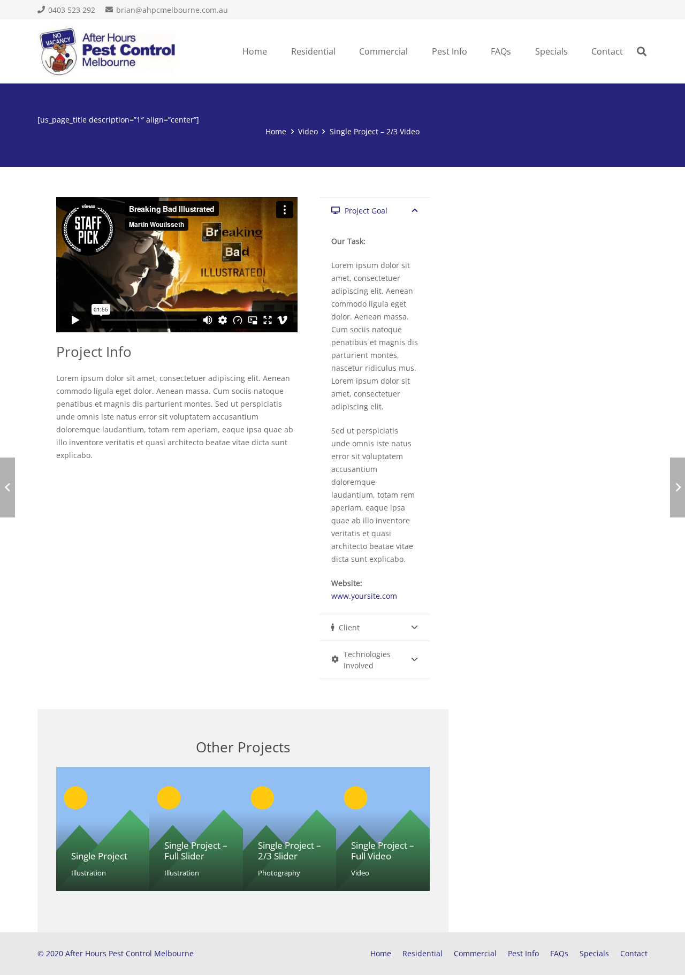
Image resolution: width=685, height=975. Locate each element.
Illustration (88, 873)
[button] (341, 51)
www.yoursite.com (364, 596)
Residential (422, 953)
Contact (634, 953)
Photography (279, 873)
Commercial (475, 953)
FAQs (559, 953)
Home (380, 953)
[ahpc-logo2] (107, 51)
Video (360, 873)
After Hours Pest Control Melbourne (129, 953)
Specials (594, 953)
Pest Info (523, 953)
